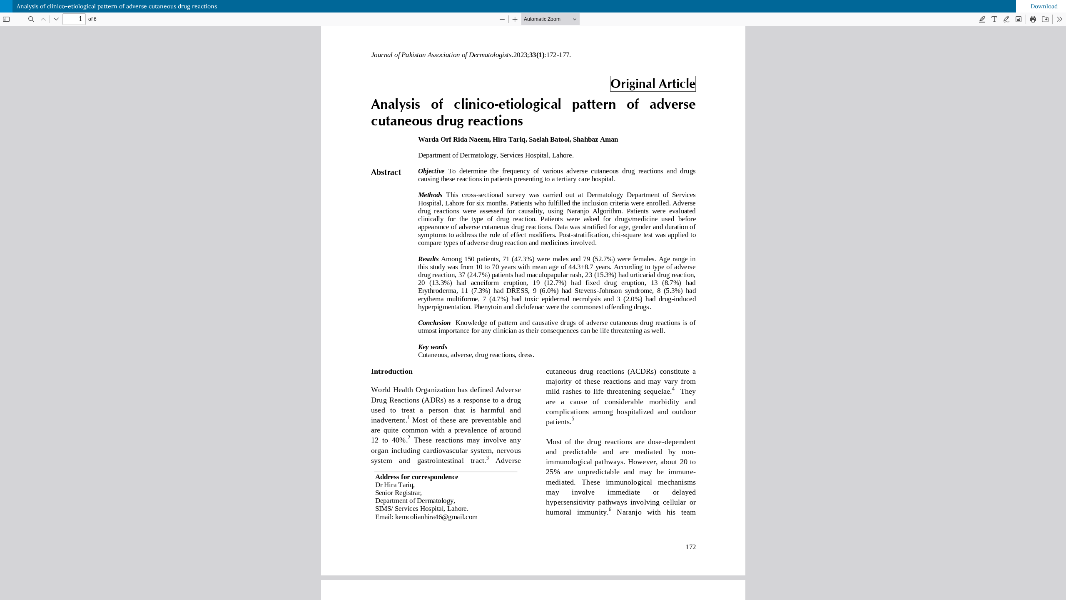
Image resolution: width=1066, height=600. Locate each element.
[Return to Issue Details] (6, 6)
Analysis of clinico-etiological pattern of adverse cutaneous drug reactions (117, 6)
